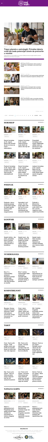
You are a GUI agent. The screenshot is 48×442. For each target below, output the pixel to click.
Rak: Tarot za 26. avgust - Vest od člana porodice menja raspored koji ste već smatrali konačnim (9, 376)
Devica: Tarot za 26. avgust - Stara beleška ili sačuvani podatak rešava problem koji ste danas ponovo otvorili (37, 376)
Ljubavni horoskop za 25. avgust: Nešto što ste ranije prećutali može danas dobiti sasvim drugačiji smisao (38, 170)
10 (32, 115)
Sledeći (36, 115)
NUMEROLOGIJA (7, 266)
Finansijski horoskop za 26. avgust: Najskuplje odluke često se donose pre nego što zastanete (37, 144)
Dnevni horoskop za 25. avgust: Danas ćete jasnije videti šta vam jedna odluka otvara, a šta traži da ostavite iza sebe (23, 171)
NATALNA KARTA (7, 400)
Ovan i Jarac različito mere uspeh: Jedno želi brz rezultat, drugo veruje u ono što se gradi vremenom (24, 312)
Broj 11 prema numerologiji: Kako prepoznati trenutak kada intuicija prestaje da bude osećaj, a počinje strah (24, 276)
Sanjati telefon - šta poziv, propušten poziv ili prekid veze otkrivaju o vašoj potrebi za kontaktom (10, 241)
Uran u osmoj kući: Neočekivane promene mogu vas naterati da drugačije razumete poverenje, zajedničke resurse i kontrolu (24, 412)
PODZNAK (6, 196)
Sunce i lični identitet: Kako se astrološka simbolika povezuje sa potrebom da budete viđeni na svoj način (32, 99)
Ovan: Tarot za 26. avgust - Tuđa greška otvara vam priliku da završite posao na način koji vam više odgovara (10, 347)
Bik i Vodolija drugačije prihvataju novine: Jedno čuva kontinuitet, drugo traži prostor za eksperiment (37, 312)
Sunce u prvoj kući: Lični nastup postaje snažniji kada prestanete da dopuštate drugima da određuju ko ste (32, 76)
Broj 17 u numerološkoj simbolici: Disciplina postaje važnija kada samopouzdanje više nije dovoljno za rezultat (9, 277)
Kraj (40, 115)
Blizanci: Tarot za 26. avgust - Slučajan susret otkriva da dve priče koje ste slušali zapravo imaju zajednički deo (37, 348)
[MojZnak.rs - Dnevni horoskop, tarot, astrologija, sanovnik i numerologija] (24, 3)
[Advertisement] (24, 12)
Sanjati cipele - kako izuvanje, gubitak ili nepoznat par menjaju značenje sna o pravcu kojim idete (38, 241)
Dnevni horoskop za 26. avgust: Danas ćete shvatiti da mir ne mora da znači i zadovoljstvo (9, 144)
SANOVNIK (6, 231)
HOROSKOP (6, 134)
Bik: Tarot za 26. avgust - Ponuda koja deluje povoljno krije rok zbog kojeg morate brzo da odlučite (23, 347)
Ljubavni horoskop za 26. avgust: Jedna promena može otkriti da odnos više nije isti (24, 143)
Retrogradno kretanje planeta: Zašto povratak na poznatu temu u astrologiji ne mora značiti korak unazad (31, 65)
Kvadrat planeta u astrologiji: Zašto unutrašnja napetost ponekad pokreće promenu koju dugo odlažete (31, 88)
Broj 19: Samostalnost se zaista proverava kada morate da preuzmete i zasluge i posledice (38, 276)
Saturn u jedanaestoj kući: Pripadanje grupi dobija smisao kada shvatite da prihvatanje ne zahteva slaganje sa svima (10, 412)
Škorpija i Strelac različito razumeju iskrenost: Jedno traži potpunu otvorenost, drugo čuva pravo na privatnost (9, 312)
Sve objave (40, 122)
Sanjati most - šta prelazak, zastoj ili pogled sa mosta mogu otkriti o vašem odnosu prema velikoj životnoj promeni (23, 241)
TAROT (5, 337)
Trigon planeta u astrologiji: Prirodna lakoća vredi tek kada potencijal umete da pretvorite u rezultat (24, 51)
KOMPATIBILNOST (7, 302)
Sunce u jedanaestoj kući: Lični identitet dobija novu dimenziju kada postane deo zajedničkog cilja (37, 411)
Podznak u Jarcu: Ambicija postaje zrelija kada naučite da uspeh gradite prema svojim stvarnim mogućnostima (10, 207)
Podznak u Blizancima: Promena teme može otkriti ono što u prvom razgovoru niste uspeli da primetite (38, 207)
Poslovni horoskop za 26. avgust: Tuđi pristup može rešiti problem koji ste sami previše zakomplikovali (9, 170)
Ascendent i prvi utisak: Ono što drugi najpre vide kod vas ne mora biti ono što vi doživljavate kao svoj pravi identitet (23, 207)
